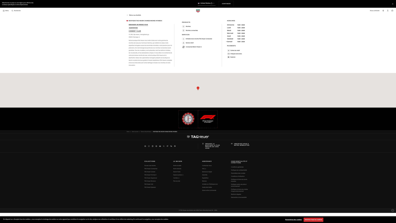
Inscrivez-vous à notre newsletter (241, 144)
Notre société (177, 165)
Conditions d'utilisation (238, 176)
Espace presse (177, 175)
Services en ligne (207, 172)
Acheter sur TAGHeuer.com (210, 184)
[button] (387, 10)
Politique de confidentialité (239, 170)
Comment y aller (135, 31)
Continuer (228, 3)
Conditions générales (237, 167)
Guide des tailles (207, 187)
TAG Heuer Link (148, 184)
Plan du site (176, 181)
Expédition (205, 178)
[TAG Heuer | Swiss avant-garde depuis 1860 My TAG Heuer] (198, 136)
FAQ (203, 168)
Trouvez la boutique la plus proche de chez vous (212, 146)
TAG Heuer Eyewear (150, 187)
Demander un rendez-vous (138, 24)
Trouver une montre (150, 165)
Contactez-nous (207, 165)
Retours (204, 181)
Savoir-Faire (176, 172)
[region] (198, 219)
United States (205, 3)
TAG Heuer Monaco (150, 181)
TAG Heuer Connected (150, 168)
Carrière (175, 178)
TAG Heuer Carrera (149, 172)
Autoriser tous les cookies (313, 219)
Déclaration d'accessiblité (239, 197)
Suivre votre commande (209, 190)
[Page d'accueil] (198, 11)
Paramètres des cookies (238, 173)
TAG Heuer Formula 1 (150, 175)
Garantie (204, 175)
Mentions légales (236, 194)
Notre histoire (177, 168)
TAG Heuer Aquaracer (150, 178)
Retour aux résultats (135, 15)
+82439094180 (133, 28)
